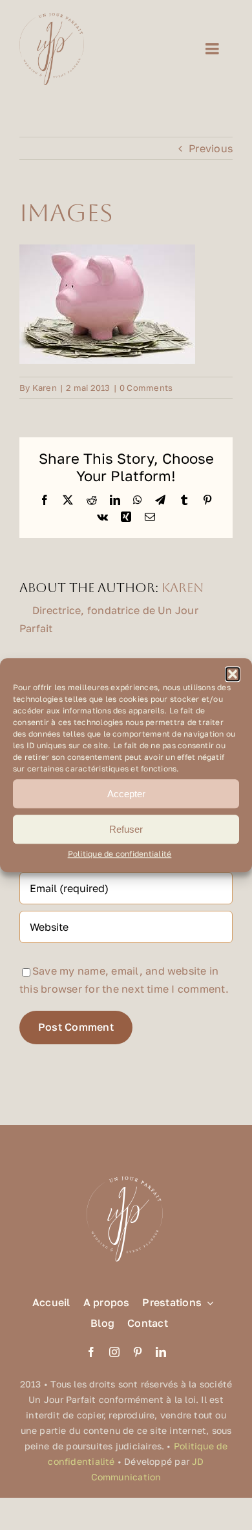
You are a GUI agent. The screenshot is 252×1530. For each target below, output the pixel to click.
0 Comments (146, 387)
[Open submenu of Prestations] (207, 1303)
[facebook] (91, 1352)
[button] (232, 674)
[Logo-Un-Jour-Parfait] (51, 18)
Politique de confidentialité (120, 854)
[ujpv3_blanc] (126, 1175)
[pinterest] (137, 1352)
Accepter (126, 793)
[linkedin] (161, 1352)
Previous (211, 148)
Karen (44, 387)
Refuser (126, 829)
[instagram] (114, 1352)
